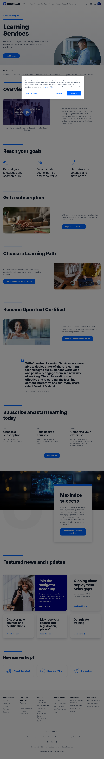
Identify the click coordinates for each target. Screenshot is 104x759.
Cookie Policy (49, 87)
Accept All (74, 93)
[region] (53, 87)
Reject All (59, 93)
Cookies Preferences (31, 93)
